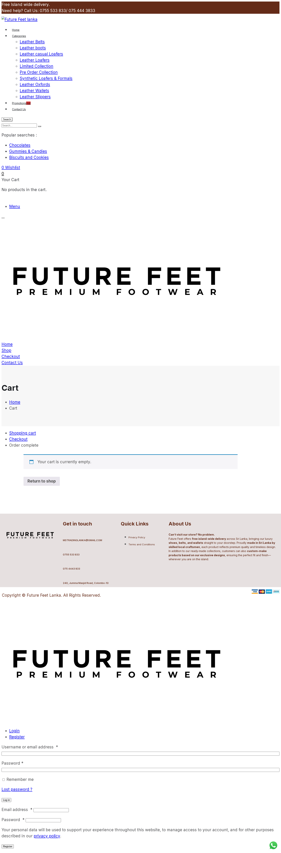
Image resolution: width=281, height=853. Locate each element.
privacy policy (47, 836)
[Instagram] (20, 557)
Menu (14, 206)
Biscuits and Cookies (29, 157)
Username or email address (30, 747)
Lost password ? (17, 789)
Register (17, 736)
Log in (6, 800)
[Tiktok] (32, 557)
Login (14, 730)
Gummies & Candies (28, 151)
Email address (17, 809)
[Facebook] (8, 557)
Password (12, 763)
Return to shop (42, 481)
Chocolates (19, 145)
